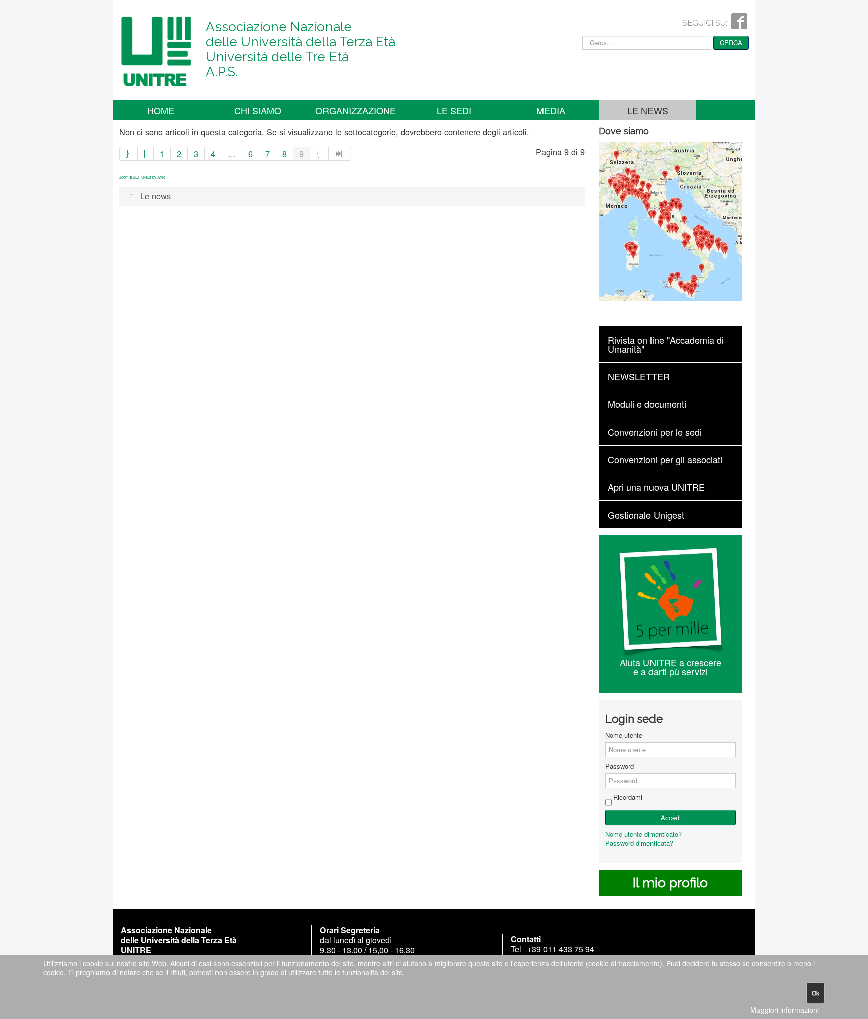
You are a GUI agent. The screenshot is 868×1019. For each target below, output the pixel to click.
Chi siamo (257, 110)
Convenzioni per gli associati (665, 459)
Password (619, 766)
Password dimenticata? (639, 843)
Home (160, 110)
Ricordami (627, 797)
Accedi (671, 817)
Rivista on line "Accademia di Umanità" (666, 344)
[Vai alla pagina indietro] (146, 154)
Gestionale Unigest (646, 514)
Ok (815, 992)
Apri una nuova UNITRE (656, 486)
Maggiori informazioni (784, 1009)
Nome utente (623, 735)
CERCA (731, 42)
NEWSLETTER (639, 376)
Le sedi (454, 110)
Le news (647, 110)
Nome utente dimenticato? (643, 834)
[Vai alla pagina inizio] (128, 154)
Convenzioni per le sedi (655, 431)
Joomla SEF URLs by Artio (142, 177)
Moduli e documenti (647, 404)
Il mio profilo (670, 882)
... (232, 154)
